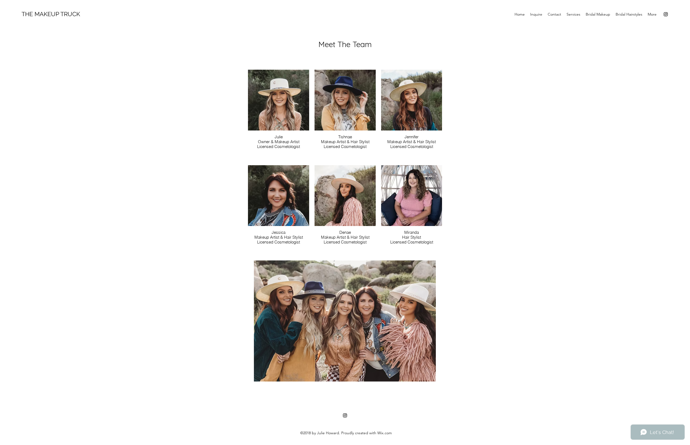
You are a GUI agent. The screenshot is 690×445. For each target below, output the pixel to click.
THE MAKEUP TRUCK (51, 13)
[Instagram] (665, 14)
